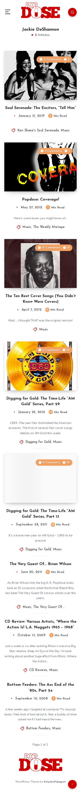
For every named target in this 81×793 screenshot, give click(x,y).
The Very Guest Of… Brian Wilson (40, 564)
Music (65, 130)
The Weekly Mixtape (49, 227)
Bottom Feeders (38, 728)
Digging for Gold (38, 442)
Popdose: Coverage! (40, 200)
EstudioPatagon (55, 781)
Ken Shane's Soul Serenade (38, 130)
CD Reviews (38, 670)
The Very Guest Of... (49, 607)
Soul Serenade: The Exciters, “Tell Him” (40, 108)
